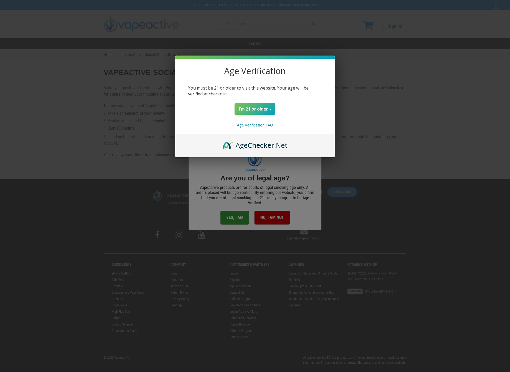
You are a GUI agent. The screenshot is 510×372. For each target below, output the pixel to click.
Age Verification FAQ (255, 125)
